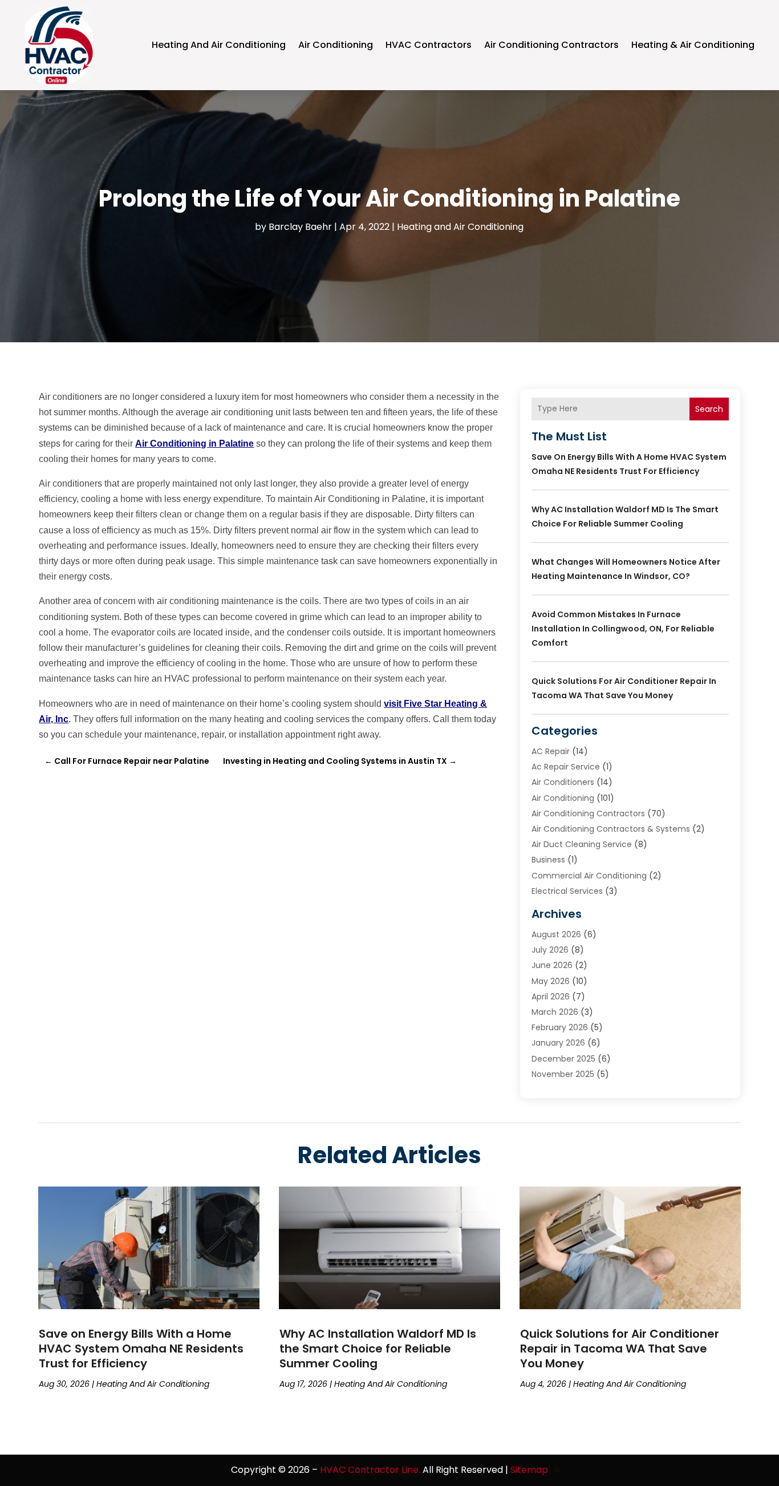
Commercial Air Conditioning (589, 875)
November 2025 (562, 1074)
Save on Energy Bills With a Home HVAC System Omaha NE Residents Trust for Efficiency (141, 1348)
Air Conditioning (335, 44)
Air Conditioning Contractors (551, 44)
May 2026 (550, 981)
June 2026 (552, 965)
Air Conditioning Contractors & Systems (610, 829)
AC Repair (550, 751)
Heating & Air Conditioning (692, 44)
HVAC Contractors (429, 44)
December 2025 (563, 1058)
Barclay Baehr (300, 226)
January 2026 (558, 1042)
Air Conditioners (562, 782)
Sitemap (529, 1469)
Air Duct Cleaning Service (581, 844)
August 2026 (556, 934)
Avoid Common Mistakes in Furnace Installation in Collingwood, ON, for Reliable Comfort (623, 629)
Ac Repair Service (565, 766)
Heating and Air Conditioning (219, 44)
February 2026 (559, 1027)
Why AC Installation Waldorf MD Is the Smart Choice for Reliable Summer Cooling (377, 1348)
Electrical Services (567, 891)
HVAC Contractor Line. (370, 1469)
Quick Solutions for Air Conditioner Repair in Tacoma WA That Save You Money (619, 1348)
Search (709, 409)
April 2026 (550, 996)
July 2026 (550, 949)
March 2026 (554, 1012)
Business (548, 859)
